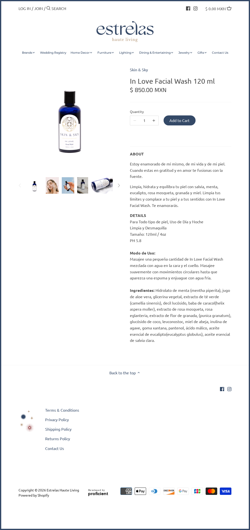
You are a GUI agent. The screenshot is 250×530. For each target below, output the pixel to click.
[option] (34, 185)
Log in (25, 8)
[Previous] (20, 185)
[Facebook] (188, 7)
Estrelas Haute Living (63, 490)
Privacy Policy (57, 419)
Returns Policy (57, 438)
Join (38, 8)
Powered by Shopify (34, 495)
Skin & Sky (139, 69)
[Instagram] (195, 7)
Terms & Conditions (62, 410)
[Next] (118, 185)
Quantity (137, 112)
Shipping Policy (58, 429)
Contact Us (54, 448)
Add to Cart (179, 120)
